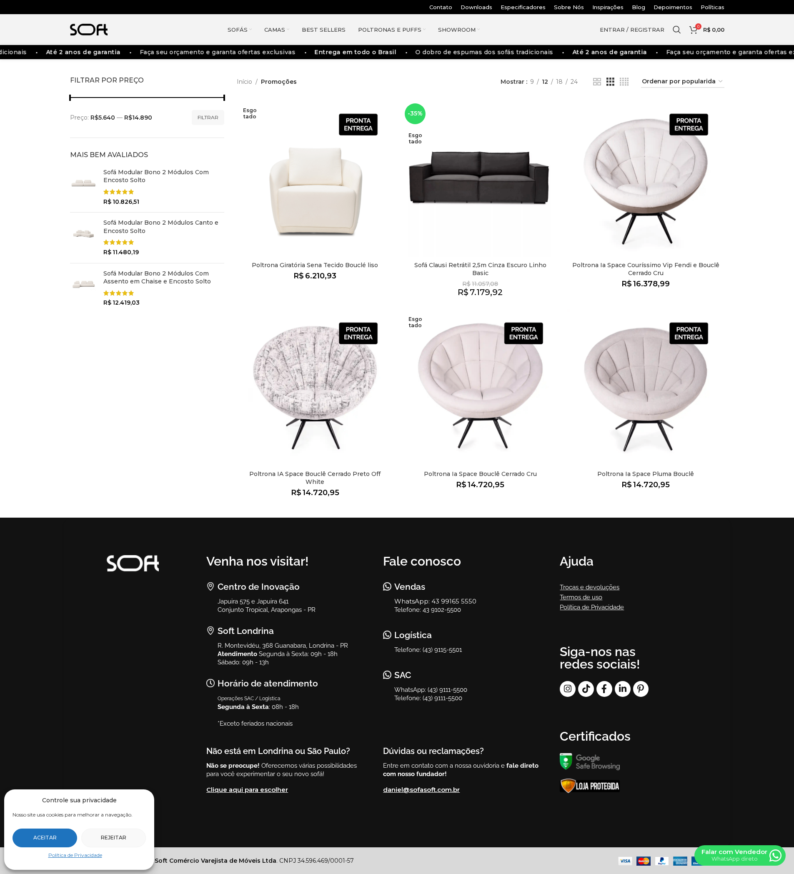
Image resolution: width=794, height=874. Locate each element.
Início (244, 81)
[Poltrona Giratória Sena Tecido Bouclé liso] (315, 179)
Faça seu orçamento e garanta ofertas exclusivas (216, 52)
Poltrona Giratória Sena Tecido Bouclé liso (315, 265)
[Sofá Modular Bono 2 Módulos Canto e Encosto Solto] (83, 237)
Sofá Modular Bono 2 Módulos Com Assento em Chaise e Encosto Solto (157, 277)
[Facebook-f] (604, 689)
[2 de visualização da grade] (597, 82)
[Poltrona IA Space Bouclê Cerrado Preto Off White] (315, 387)
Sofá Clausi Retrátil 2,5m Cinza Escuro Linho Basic (480, 269)
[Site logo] (89, 29)
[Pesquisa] (677, 29)
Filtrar (208, 117)
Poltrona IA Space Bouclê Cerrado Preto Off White (315, 478)
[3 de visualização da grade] (610, 82)
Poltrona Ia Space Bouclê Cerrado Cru (480, 474)
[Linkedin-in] (623, 689)
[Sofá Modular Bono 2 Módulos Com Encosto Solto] (83, 187)
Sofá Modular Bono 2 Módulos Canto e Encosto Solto (160, 227)
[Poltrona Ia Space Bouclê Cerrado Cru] (480, 387)
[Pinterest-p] (641, 689)
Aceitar (45, 837)
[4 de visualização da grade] (624, 82)
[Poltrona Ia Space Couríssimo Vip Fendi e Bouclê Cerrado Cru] (645, 179)
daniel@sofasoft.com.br (421, 790)
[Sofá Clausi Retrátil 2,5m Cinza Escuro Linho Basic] (480, 179)
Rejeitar (113, 837)
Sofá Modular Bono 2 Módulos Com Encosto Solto (156, 176)
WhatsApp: (412, 601)
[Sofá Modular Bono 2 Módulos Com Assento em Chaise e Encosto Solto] (83, 288)
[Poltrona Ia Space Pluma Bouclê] (645, 387)
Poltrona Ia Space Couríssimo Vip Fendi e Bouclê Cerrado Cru (645, 269)
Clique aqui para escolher (247, 790)
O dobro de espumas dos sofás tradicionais (482, 52)
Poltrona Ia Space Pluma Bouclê (645, 474)
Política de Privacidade (75, 855)
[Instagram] (568, 689)
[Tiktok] (586, 689)
